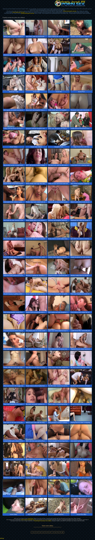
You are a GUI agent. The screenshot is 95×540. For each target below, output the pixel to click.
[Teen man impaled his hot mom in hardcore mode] (14, 395)
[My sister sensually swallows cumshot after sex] (36, 395)
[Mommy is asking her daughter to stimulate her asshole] (36, 266)
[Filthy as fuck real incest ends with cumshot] (58, 174)
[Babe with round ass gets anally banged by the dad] (36, 450)
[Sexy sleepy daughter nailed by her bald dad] (81, 174)
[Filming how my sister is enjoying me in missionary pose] (81, 413)
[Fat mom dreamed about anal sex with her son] (14, 321)
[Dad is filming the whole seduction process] (58, 27)
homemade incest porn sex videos (42, 520)
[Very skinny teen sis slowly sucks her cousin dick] (36, 321)
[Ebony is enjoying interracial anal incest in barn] (81, 395)
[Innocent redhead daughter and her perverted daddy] (36, 119)
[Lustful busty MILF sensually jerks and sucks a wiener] (81, 321)
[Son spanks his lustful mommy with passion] (14, 101)
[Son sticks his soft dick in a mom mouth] (36, 358)
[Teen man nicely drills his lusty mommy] (58, 321)
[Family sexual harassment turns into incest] (81, 119)
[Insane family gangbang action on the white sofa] (36, 303)
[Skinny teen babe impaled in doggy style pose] (58, 468)
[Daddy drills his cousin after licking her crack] (14, 358)
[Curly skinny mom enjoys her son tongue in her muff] (81, 303)
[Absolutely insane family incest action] (14, 229)
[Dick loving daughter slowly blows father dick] (14, 303)
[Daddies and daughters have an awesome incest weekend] (81, 27)
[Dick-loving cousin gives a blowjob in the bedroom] (81, 468)
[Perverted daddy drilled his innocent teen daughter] (14, 248)
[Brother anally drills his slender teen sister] (81, 266)
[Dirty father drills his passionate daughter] (36, 27)
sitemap (2, 538)
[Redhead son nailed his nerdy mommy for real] (81, 211)
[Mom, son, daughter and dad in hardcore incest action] (58, 119)
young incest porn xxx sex (27, 13)
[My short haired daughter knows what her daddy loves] (81, 358)
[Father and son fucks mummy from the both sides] (14, 119)
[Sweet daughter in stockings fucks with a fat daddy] (58, 432)
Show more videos (47, 525)
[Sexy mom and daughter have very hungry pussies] (36, 101)
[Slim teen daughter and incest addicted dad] (81, 64)
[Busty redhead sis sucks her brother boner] (36, 285)
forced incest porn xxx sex (69, 11)
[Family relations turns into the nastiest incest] (36, 468)
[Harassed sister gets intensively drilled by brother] (81, 101)
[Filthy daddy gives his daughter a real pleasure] (58, 101)
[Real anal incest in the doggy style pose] (14, 376)
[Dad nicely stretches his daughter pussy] (36, 229)
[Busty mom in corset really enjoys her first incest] (58, 229)
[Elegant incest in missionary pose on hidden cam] (58, 266)
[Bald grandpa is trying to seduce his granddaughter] (58, 413)
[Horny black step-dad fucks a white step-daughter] (14, 450)
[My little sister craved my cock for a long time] (58, 376)
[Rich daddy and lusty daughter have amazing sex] (58, 303)
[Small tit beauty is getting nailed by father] (14, 285)
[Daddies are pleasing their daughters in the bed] (58, 450)
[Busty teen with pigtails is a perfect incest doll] (58, 46)
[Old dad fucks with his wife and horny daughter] (58, 156)
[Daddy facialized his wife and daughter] (81, 248)
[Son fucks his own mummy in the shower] (14, 211)
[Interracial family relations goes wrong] (14, 193)
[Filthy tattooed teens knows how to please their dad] (58, 340)
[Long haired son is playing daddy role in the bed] (81, 156)
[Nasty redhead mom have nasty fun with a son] (36, 248)
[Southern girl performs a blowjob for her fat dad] (81, 376)
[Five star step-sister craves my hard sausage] (81, 450)
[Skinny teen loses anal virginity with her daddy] (14, 27)
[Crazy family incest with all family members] (58, 64)
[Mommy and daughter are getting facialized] (58, 285)
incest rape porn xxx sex (19, 12)
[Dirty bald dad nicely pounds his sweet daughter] (14, 340)
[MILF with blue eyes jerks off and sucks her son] (36, 432)
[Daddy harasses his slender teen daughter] (81, 46)
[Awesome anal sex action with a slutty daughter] (14, 46)
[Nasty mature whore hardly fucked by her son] (36, 376)
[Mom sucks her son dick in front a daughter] (14, 64)
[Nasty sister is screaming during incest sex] (58, 395)
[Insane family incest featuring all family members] (14, 174)
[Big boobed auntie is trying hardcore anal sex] (14, 156)
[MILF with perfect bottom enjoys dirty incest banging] (36, 156)
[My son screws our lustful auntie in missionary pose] (36, 64)
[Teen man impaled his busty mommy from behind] (81, 285)
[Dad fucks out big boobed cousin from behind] (58, 193)
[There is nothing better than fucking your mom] (36, 46)
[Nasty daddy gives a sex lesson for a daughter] (36, 211)
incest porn (30, 518)
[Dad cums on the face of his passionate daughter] (14, 413)
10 (62, 532)
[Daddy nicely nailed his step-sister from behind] (58, 248)
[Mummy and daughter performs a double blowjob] (58, 211)
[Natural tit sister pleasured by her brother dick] (14, 266)
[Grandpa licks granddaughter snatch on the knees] (36, 340)
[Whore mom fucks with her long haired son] (36, 413)
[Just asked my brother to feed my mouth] (81, 432)
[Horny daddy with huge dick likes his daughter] (36, 174)
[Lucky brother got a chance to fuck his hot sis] (14, 432)
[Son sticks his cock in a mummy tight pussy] (81, 229)
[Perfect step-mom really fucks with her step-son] (36, 193)
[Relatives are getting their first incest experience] (14, 468)
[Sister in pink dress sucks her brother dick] (81, 193)
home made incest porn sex (28, 519)
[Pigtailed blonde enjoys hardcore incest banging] (81, 340)
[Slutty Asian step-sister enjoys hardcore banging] (58, 358)
